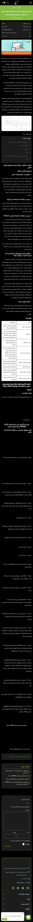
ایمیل (14, 832)
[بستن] (23, 914)
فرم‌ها (26, 153)
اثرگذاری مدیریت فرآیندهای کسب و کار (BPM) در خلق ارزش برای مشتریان (16, 783)
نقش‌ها (26, 149)
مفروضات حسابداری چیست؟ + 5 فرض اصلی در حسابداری (16, 772)
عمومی (27, 756)
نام (28, 832)
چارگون (19, 8)
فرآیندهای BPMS (22, 756)
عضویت (4, 919)
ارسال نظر (8, 846)
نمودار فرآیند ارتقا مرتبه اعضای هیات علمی (18, 142)
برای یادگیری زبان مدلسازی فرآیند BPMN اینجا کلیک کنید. (16, 157)
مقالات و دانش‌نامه (13, 756)
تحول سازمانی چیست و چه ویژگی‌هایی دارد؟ (17, 779)
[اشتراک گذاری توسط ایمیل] (10, 30)
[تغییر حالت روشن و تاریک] (3, 2)
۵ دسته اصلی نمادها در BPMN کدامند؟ (18, 776)
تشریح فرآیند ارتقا (24, 145)
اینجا (18, 427)
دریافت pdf (4, 36)
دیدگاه (27, 810)
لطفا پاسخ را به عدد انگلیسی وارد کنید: (19, 841)
